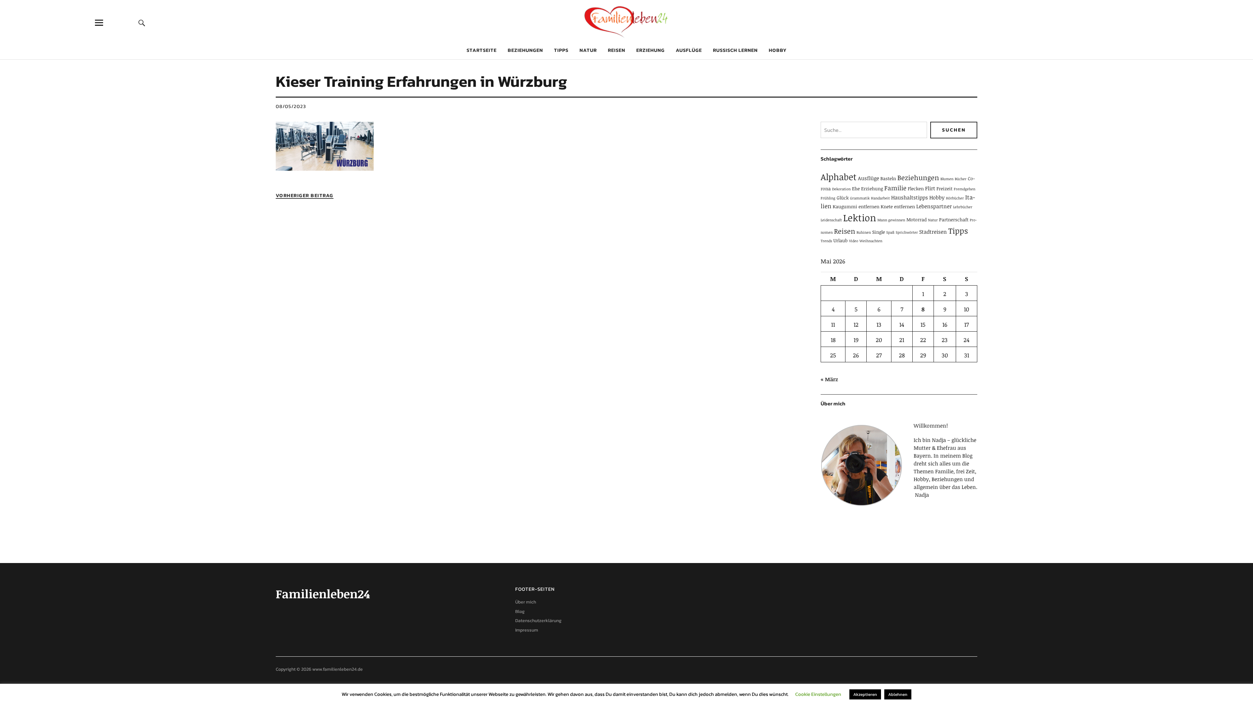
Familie (895, 187)
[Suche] (142, 22)
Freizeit (944, 188)
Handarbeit (880, 198)
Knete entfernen (898, 206)
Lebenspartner (934, 206)
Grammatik (860, 198)
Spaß (890, 232)
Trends (826, 241)
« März (829, 379)
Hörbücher (955, 198)
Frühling (828, 198)
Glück (843, 198)
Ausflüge (689, 50)
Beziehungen (525, 50)
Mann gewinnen (891, 220)
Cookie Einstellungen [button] (818, 694)
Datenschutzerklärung (538, 620)
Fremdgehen (964, 189)
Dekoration (841, 189)
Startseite (482, 50)
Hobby (778, 50)
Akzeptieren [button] (865, 694)
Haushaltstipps (909, 197)
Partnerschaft (953, 219)
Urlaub (840, 240)
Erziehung (650, 50)
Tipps (561, 50)
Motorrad (916, 219)
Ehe (856, 188)
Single (878, 232)
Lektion (859, 217)
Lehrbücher (962, 207)
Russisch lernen (735, 50)
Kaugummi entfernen (856, 206)
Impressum (526, 630)
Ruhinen (864, 232)
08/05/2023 (291, 106)
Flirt (930, 188)
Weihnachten (870, 241)
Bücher (961, 179)
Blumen (946, 179)
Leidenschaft (831, 220)
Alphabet (839, 177)
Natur (588, 50)
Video (853, 241)
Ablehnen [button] (897, 694)
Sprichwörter (907, 232)
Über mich (525, 602)
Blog (520, 611)
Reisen (616, 50)
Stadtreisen (933, 231)
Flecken (916, 188)
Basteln (888, 178)
